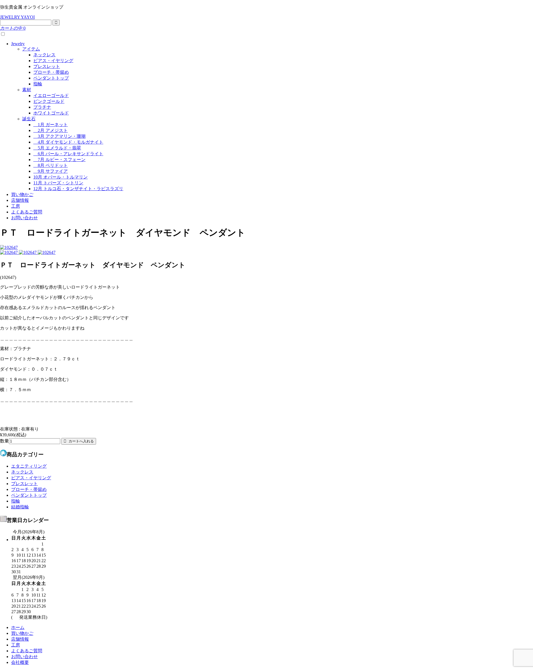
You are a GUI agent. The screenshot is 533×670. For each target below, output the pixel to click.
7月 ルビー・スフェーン (59, 159)
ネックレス (44, 54)
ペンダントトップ (51, 78)
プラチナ (42, 107)
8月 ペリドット (50, 165)
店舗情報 (20, 200)
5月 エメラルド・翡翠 (57, 148)
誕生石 (29, 118)
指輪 (37, 83)
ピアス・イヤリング (53, 60)
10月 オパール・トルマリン (60, 177)
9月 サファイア (50, 171)
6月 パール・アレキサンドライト (68, 153)
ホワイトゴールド (51, 113)
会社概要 (20, 662)
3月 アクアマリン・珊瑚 (59, 136)
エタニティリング (29, 466)
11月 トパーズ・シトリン (58, 182)
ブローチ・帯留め (51, 72)
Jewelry (18, 43)
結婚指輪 (20, 507)
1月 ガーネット (50, 124)
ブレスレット (46, 66)
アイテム (31, 49)
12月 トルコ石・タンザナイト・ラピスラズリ (78, 188)
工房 (15, 206)
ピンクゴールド (48, 101)
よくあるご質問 (26, 212)
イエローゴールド (51, 95)
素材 (26, 89)
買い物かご (22, 194)
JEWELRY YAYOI (17, 17)
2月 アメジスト (50, 130)
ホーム (17, 627)
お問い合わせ (24, 217)
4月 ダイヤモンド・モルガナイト (68, 142)
